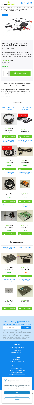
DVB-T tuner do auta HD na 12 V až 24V (25, 280)
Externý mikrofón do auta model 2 (25, 140)
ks (7, 73)
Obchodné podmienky (17, 368)
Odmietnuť (17, 399)
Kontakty (17, 376)
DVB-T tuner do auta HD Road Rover (9, 247)
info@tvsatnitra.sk (19, 361)
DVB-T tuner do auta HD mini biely (9, 280)
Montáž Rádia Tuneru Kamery (10, 9)
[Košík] (28, 3)
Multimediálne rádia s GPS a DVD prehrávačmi (19, 7)
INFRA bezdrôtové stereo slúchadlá (9, 108)
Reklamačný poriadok (17, 372)
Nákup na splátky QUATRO (17, 374)
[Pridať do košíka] (9, 136)
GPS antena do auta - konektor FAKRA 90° (9, 140)
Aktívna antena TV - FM (9, 205)
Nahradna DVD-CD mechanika (25, 205)
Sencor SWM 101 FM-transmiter (25, 108)
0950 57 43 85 (18, 359)
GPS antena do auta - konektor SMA (9, 173)
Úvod (3, 7)
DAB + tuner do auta (25, 247)
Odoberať (26, 327)
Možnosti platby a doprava (17, 370)
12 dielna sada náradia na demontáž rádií (25, 173)
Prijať (17, 392)
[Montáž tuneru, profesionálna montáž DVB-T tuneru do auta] (17, 24)
